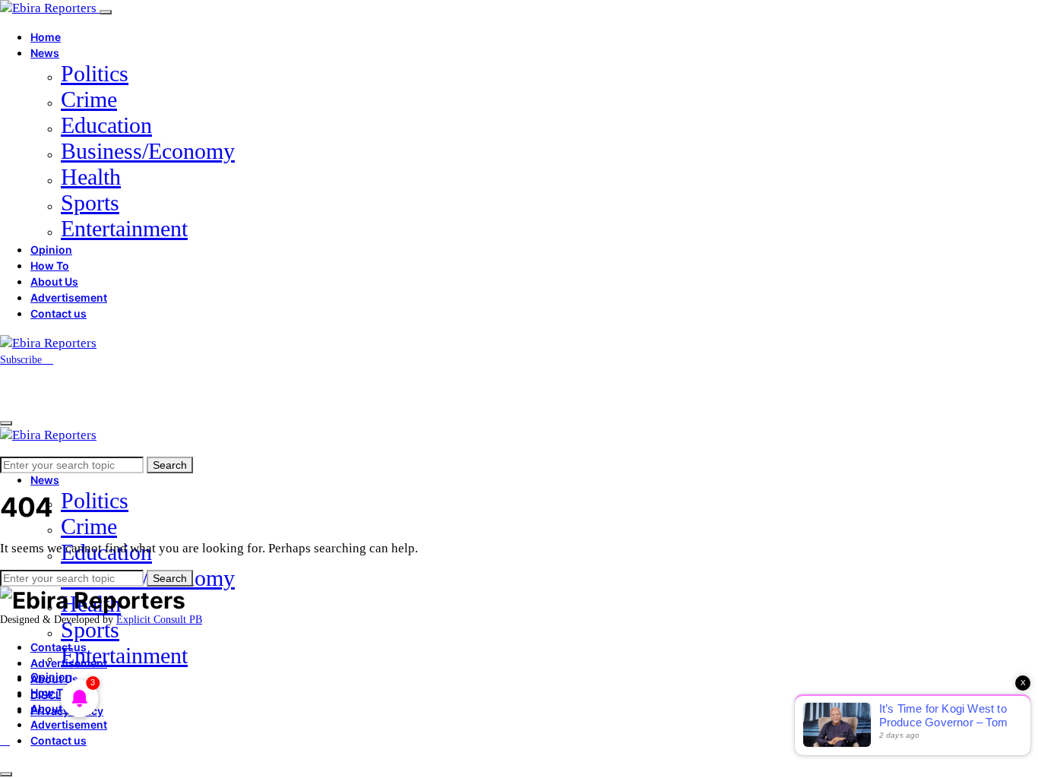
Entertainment (124, 228)
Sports (90, 202)
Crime (89, 99)
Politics (94, 73)
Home (45, 36)
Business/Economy (148, 150)
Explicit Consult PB (159, 619)
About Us (54, 281)
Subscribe (22, 359)
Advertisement (68, 297)
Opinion (51, 249)
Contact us (58, 313)
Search (170, 465)
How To (49, 265)
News (44, 52)
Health (91, 176)
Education (106, 125)
